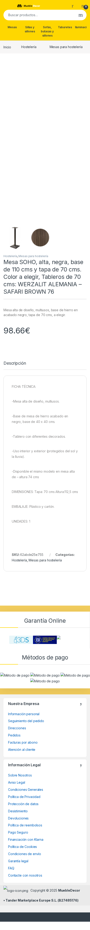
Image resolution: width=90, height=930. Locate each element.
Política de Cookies (22, 847)
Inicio (7, 47)
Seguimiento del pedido (26, 721)
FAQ (11, 868)
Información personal (23, 714)
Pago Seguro (18, 832)
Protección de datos (23, 804)
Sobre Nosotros (20, 775)
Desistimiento (18, 811)
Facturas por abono (22, 742)
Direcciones (17, 728)
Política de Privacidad (24, 797)
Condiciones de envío (24, 854)
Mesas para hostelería (66, 47)
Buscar (81, 15)
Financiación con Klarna (25, 839)
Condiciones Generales (25, 789)
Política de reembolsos (25, 825)
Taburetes (65, 27)
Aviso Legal (16, 782)
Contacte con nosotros (25, 875)
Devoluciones (18, 818)
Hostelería (28, 47)
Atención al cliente (21, 749)
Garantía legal (18, 861)
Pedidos (14, 735)
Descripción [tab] (14, 363)
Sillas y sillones (30, 29)
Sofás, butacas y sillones (47, 31)
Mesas (12, 27)
